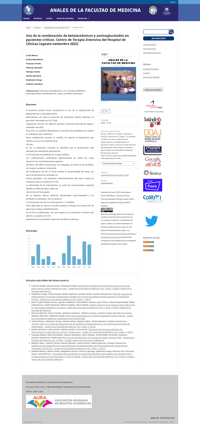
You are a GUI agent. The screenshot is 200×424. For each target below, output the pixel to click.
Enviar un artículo (153, 89)
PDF (106, 111)
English (146, 73)
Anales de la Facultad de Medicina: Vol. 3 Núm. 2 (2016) (70, 326)
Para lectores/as (149, 44)
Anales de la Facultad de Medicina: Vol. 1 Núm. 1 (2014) (79, 348)
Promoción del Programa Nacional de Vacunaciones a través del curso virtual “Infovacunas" (76, 330)
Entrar (173, 2)
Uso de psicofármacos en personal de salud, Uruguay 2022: (94, 337)
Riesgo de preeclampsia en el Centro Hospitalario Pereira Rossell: (96, 315)
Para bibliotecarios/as (152, 52)
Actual (26, 18)
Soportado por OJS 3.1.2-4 (32, 422)
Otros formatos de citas (112, 163)
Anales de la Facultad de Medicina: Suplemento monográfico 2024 (82, 317)
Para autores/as (149, 48)
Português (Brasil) (151, 77)
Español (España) (151, 69)
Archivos (38, 18)
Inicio (28, 27)
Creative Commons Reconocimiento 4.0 (117, 217)
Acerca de (82, 18)
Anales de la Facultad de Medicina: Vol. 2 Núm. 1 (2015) (65, 299)
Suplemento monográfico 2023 (56, 27)
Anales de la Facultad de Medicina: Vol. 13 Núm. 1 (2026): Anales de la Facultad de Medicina (82, 339)
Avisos (49, 18)
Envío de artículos (65, 18)
